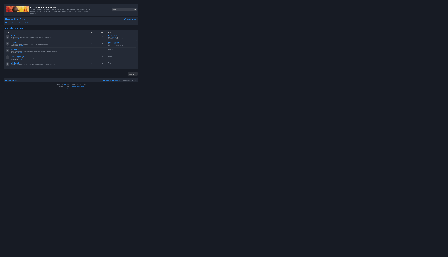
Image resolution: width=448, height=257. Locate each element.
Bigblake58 (113, 37)
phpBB (65, 84)
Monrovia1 (113, 44)
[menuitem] (16, 19)
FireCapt (20, 39)
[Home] (17, 8)
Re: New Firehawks (114, 35)
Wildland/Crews (16, 63)
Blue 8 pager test (113, 42)
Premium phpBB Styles (78, 86)
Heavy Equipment (17, 56)
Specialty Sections (13, 28)
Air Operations (16, 36)
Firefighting (15, 49)
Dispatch (14, 43)
